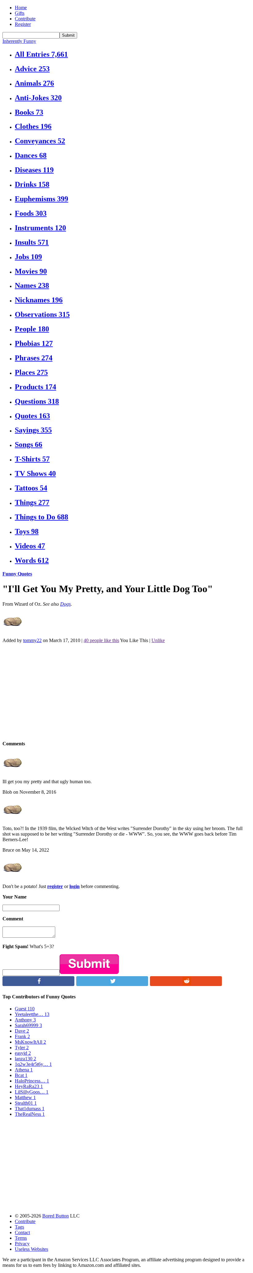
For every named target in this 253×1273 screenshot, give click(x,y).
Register (23, 24)
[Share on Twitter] (112, 984)
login (74, 886)
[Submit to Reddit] (186, 984)
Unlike (158, 640)
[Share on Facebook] (38, 984)
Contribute (25, 18)
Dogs (65, 604)
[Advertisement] (126, 691)
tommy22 (32, 640)
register (55, 886)
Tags (19, 1227)
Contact (22, 1232)
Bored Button (55, 1215)
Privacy (22, 1243)
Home (21, 7)
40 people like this (101, 640)
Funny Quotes (17, 573)
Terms (21, 1238)
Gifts (19, 13)
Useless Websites (31, 1249)
